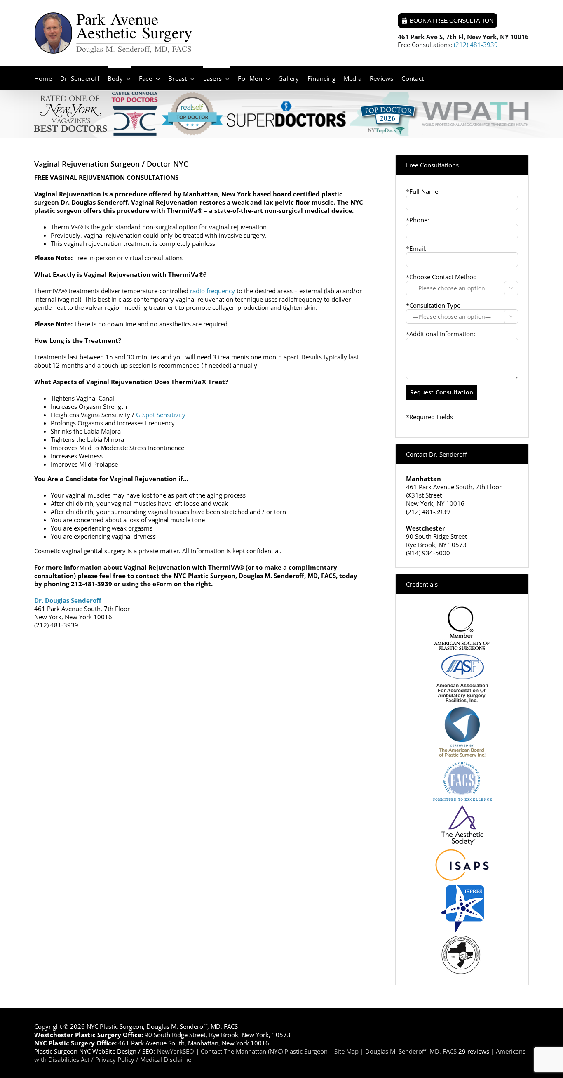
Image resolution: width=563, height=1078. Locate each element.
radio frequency (212, 291)
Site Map (346, 1051)
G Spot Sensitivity (160, 414)
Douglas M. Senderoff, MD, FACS (411, 1051)
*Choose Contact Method (441, 277)
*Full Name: (423, 191)
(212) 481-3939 (476, 44)
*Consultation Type (433, 305)
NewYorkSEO (175, 1051)
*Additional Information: (440, 334)
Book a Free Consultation (451, 20)
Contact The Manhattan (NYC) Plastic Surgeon (264, 1051)
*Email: (416, 248)
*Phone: (417, 220)
